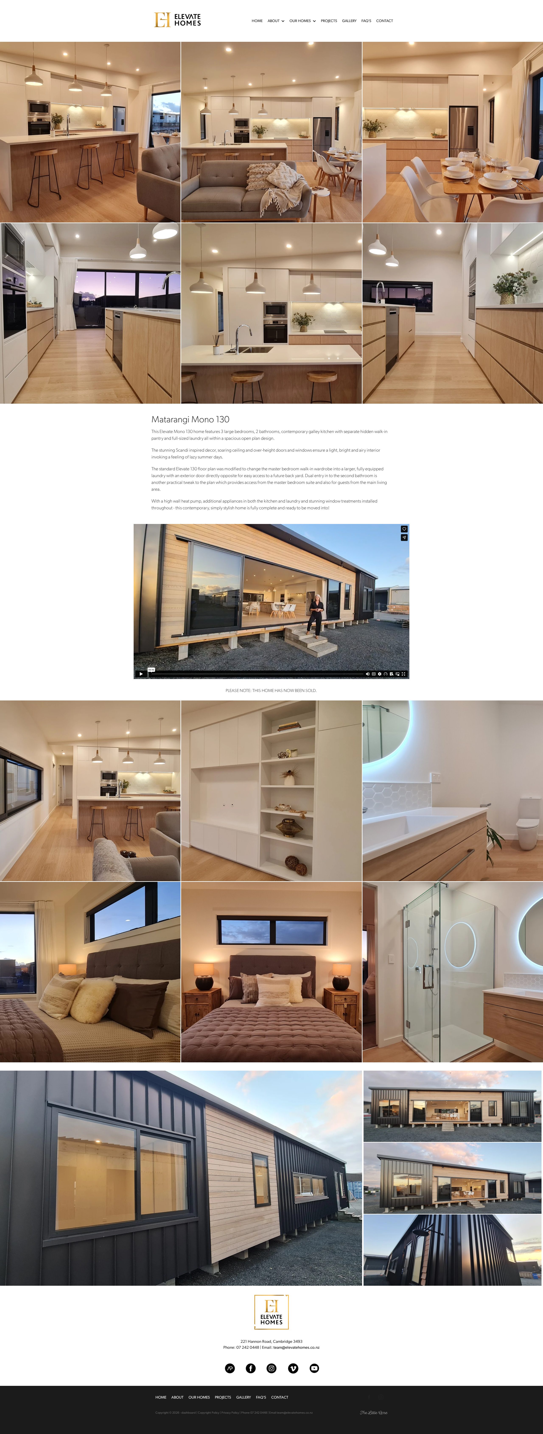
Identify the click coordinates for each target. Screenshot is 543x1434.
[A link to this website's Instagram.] (381, 1397)
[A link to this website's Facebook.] (369, 1397)
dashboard (188, 1412)
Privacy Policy (230, 1412)
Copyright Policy (208, 1412)
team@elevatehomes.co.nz (296, 1347)
